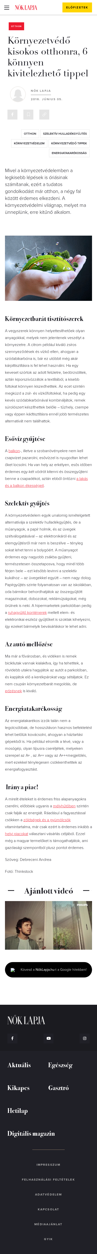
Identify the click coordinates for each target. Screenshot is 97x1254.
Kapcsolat (48, 1209)
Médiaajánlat (48, 1224)
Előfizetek (77, 7)
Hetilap (17, 1110)
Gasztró (58, 1087)
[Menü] (6, 7)
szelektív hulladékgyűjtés (65, 133)
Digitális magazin (31, 1133)
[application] (48, 925)
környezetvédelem (29, 143)
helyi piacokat (16, 833)
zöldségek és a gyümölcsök (47, 819)
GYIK (48, 1239)
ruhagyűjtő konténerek (27, 612)
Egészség (60, 1064)
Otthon (16, 26)
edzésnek (13, 691)
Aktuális (19, 1064)
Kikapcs (18, 1087)
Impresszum (48, 1164)
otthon (30, 133)
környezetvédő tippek (69, 143)
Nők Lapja (26, 7)
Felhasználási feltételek (48, 1179)
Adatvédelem (48, 1194)
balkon (14, 450)
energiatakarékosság (69, 153)
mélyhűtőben (64, 806)
